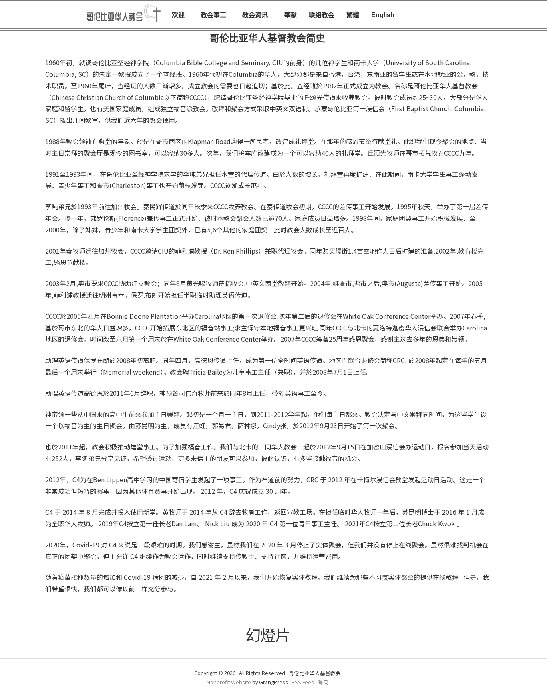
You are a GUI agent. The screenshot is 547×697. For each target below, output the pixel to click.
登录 (323, 682)
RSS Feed (303, 682)
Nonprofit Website (229, 682)
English (382, 15)
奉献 (290, 15)
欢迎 (178, 15)
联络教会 (321, 15)
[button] (180, 15)
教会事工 (213, 15)
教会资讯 (255, 15)
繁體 (352, 15)
